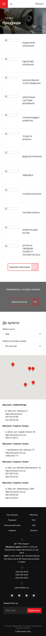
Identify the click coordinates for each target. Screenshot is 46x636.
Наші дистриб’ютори (12, 525)
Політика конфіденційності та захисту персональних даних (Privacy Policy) (23, 627)
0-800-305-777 (11, 456)
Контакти (33, 530)
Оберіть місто (8, 329)
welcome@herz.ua (22, 588)
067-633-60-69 (11, 420)
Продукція (12, 520)
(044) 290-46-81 (21, 575)
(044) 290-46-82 (21, 578)
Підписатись (34, 611)
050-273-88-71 (11, 438)
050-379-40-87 (11, 477)
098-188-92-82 (11, 495)
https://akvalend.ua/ (13, 414)
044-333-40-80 (11, 417)
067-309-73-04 (11, 474)
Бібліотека (34, 515)
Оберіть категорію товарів (14, 341)
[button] (33, 369)
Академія (12, 530)
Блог (34, 520)
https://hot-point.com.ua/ (15, 435)
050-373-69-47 (11, 498)
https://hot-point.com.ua (15, 453)
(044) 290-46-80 (21, 572)
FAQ (33, 525)
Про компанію (12, 515)
